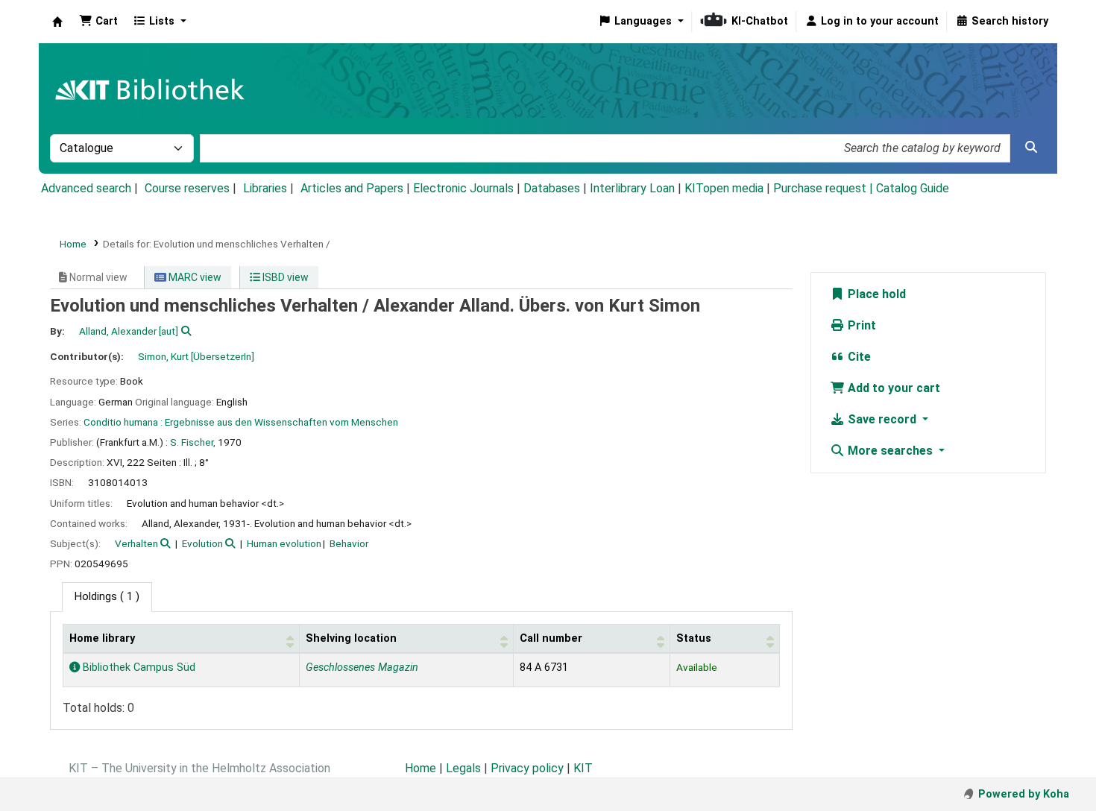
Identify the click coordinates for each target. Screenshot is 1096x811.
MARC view (193, 277)
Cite (858, 357)
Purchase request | (824, 188)
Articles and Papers (351, 188)
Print (860, 325)
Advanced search (86, 188)
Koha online (57, 21)
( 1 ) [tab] (107, 596)
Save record (882, 419)
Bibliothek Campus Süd (137, 667)
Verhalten (136, 543)
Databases (551, 188)
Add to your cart (892, 388)
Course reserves (187, 188)
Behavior (349, 543)
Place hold (875, 294)
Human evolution (284, 543)
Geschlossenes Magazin (362, 667)
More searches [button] (890, 451)
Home (73, 244)
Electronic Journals (463, 188)
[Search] (1031, 147)
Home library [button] (102, 638)
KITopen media (723, 188)
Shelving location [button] (351, 638)
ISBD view (284, 277)
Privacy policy (527, 768)
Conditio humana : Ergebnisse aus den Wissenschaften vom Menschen (241, 422)
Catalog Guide (912, 188)
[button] (98, 21)
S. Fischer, (192, 442)
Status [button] (693, 638)
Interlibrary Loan (632, 188)
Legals (463, 768)
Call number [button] (551, 638)
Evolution (202, 543)
